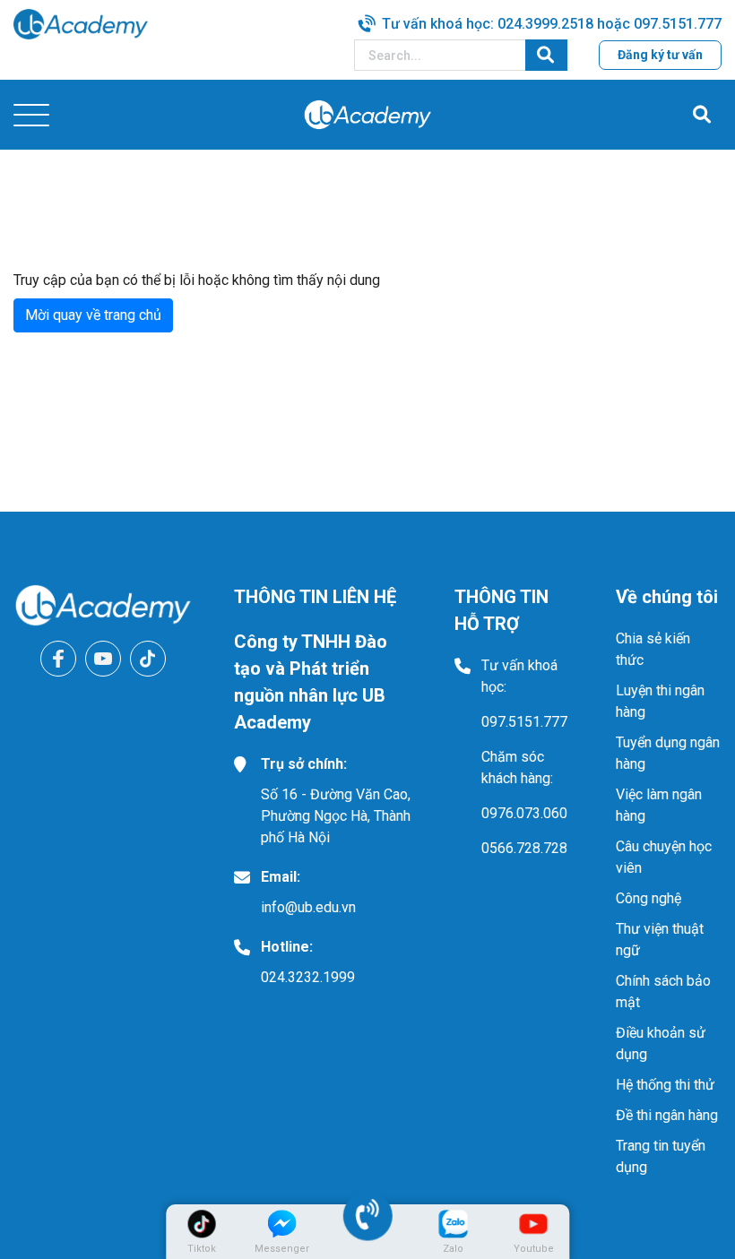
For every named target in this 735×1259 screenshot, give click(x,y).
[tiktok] (148, 659)
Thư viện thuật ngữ (660, 939)
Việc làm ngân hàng (659, 805)
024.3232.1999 (308, 977)
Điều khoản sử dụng (660, 1043)
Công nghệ (648, 898)
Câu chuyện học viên (664, 857)
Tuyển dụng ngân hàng (668, 753)
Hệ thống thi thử (665, 1084)
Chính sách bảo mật (663, 991)
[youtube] (103, 659)
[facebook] (58, 659)
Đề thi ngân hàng (667, 1115)
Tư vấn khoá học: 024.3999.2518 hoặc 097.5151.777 (552, 23)
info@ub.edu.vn (308, 907)
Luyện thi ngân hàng (660, 701)
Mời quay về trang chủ (93, 314)
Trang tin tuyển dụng (660, 1156)
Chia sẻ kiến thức (653, 649)
